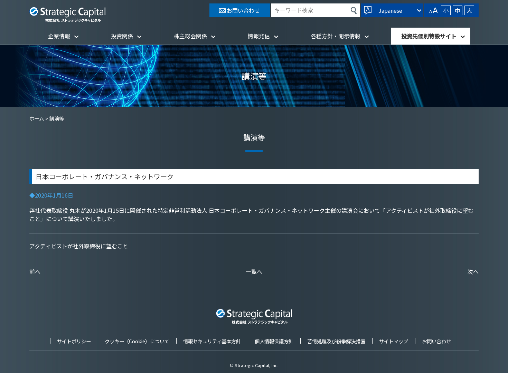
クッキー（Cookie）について (137, 341)
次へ (473, 271)
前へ (34, 271)
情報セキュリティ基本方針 (212, 341)
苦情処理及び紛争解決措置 (336, 341)
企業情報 (59, 36)
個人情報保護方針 (274, 341)
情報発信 (259, 36)
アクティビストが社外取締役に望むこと (78, 246)
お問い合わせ (436, 341)
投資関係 (122, 36)
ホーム (36, 118)
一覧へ (254, 271)
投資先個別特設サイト (429, 36)
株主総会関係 (190, 36)
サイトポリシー (74, 341)
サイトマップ (393, 341)
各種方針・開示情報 (335, 36)
